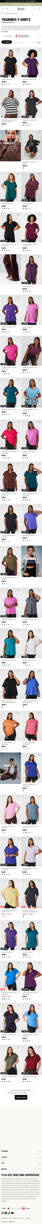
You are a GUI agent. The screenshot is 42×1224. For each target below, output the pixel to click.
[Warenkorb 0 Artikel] (39, 8)
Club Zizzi (4, 1157)
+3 (10, 84)
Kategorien (4, 1151)
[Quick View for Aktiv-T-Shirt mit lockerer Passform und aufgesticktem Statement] (19, 701)
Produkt (33, 42)
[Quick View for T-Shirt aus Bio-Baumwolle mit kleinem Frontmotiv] (40, 701)
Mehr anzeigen (4, 31)
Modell (39, 42)
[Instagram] (2, 1213)
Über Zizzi (4, 1169)
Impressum (21, 1218)
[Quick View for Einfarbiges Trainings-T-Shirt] (40, 79)
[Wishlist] (18, 49)
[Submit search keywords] (3, 13)
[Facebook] (6, 1213)
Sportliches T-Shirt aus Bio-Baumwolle (8, 826)
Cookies (15, 1218)
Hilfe (2, 1163)
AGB (10, 1218)
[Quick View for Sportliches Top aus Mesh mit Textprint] (40, 162)
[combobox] (21, 13)
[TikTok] (9, 1213)
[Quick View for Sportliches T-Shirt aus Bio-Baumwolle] (19, 826)
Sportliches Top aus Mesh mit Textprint (30, 162)
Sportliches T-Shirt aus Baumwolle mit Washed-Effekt (30, 910)
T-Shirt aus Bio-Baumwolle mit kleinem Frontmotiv (30, 701)
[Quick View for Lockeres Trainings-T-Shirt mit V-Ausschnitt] (19, 244)
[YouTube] (12, 1213)
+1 (31, 458)
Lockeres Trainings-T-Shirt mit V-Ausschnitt (9, 244)
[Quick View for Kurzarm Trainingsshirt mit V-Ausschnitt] (40, 451)
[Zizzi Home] (21, 8)
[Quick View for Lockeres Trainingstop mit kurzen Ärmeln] (19, 742)
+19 (32, 84)
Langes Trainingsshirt (7, 79)
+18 (32, 125)
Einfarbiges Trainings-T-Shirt (30, 79)
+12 (11, 250)
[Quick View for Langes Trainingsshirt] (19, 79)
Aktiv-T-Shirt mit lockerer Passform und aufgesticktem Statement (9, 701)
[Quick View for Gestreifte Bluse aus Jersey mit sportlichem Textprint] (19, 120)
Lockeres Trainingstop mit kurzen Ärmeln (8, 743)
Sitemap (27, 1218)
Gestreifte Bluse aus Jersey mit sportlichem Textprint (9, 120)
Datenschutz (4, 1218)
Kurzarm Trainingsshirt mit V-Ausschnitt (30, 452)
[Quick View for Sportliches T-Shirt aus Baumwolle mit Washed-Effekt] (40, 910)
